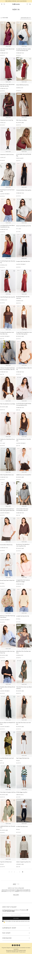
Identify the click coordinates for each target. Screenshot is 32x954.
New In (18, 889)
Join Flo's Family (9, 907)
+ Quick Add (8, 46)
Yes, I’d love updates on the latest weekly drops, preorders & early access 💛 (17, 922)
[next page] (22, 871)
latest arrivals (4, 891)
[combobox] (25, 18)
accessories (17, 891)
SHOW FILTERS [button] (5, 17)
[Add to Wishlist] (14, 23)
